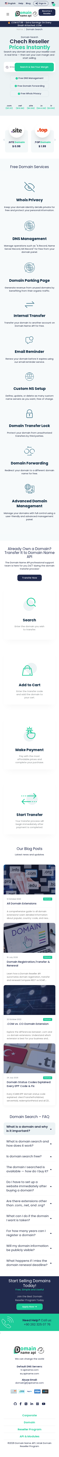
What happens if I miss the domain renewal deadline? (27, 1263)
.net (20, 105)
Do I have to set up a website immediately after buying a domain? (26, 1186)
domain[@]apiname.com (29, 1382)
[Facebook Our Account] (21, 1404)
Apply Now (28, 1306)
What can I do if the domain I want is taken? (27, 1218)
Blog (28, 3)
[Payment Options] (29, 1391)
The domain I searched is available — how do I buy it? (27, 1169)
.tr (51, 105)
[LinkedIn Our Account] (31, 1404)
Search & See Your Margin (34, 66)
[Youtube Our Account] (43, 1404)
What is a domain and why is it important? (27, 1129)
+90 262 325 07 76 (37, 1324)
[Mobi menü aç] (8, 14)
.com (9, 105)
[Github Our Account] (15, 1404)
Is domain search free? (24, 1156)
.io (41, 105)
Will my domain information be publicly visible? (27, 1248)
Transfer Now (29, 577)
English (12, 3)
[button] (55, 140)
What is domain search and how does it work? (27, 1143)
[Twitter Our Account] (26, 1404)
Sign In (42, 3)
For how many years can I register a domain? (26, 1233)
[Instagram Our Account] (37, 1404)
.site (31, 105)
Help (20, 3)
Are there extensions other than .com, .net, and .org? (26, 1203)
